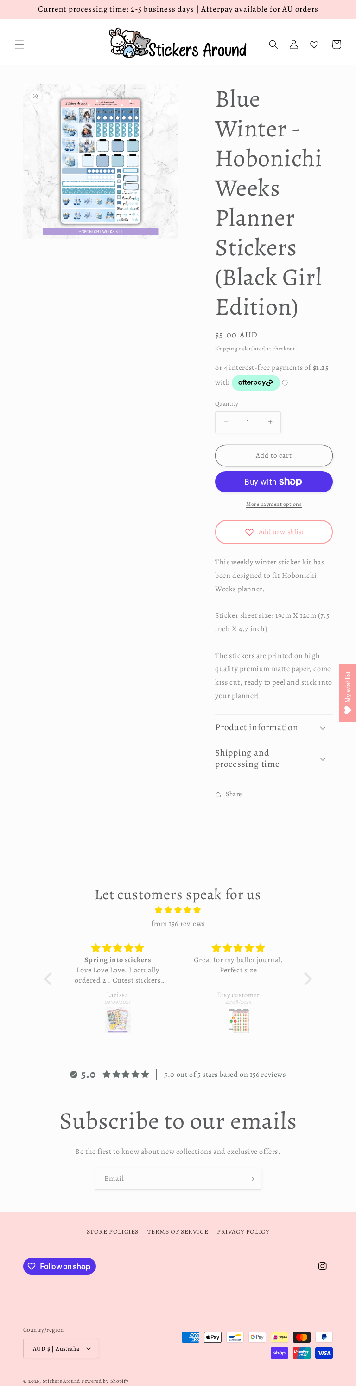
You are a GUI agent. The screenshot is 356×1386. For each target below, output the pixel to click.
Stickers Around (62, 1381)
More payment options (274, 504)
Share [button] (234, 794)
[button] (19, 44)
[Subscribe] (251, 1179)
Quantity (226, 404)
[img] (178, 910)
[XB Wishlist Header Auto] (314, 44)
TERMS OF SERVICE (178, 1231)
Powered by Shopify (105, 1381)
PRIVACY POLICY (243, 1231)
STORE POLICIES (113, 1231)
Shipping (226, 348)
